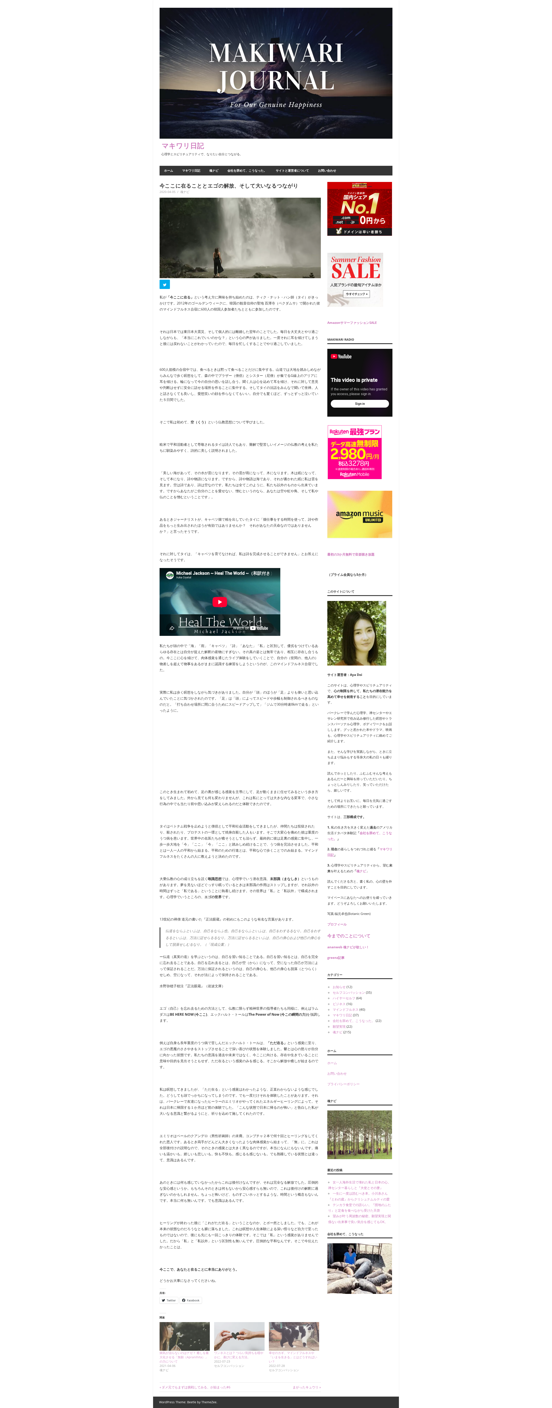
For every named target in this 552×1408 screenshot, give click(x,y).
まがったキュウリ (305, 1387)
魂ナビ (213, 170)
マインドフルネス (346, 1009)
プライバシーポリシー (343, 1084)
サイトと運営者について (292, 170)
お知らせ (339, 987)
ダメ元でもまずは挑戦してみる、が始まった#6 (196, 1387)
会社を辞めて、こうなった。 (247, 170)
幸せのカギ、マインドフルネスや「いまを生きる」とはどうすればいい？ (293, 1357)
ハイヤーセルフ (344, 998)
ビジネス (339, 1004)
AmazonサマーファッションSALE (352, 322)
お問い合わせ (327, 170)
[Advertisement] (192, 745)
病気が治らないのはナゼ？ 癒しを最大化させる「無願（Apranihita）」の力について (184, 1357)
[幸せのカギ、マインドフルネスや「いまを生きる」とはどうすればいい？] (294, 1336)
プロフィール (337, 924)
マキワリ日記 (183, 145)
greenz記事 (336, 957)
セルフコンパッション (349, 992)
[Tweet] (165, 285)
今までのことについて (348, 936)
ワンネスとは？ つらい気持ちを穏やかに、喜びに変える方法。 (238, 1355)
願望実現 (339, 1026)
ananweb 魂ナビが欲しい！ (348, 947)
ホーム (168, 170)
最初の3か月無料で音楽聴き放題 (351, 554)
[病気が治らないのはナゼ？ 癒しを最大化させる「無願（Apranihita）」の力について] (185, 1336)
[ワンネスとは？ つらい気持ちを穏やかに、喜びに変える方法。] (239, 1336)
